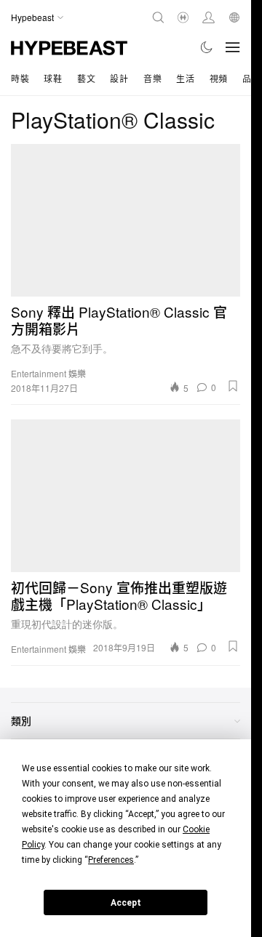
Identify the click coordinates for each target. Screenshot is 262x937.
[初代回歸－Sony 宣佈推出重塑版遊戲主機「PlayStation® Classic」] (125, 495)
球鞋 (53, 78)
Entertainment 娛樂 (48, 373)
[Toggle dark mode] (207, 47)
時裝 (20, 78)
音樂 (152, 78)
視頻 (219, 78)
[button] (233, 386)
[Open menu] (233, 47)
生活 (185, 78)
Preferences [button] (111, 860)
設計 (119, 78)
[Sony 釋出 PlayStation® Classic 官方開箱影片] (125, 220)
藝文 (86, 78)
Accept (126, 903)
